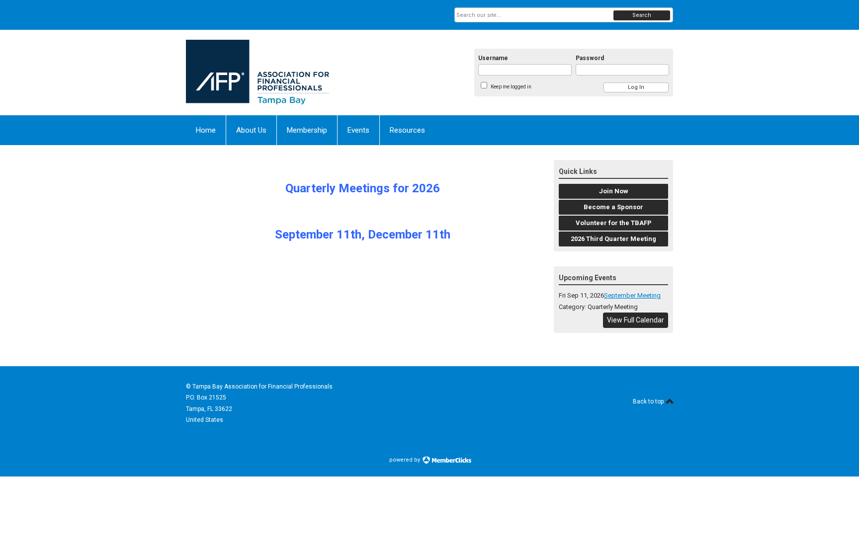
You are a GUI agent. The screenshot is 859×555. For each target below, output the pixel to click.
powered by (405, 460)
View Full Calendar (635, 320)
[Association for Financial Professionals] (283, 72)
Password (590, 58)
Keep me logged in (511, 86)
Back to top (649, 401)
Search (641, 15)
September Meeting (632, 295)
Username (493, 58)
